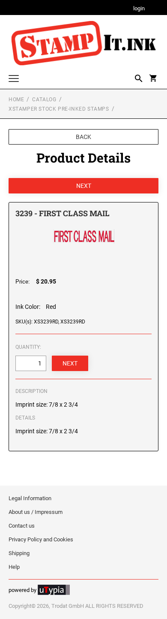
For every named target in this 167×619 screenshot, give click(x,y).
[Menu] (13, 79)
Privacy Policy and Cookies (41, 539)
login (139, 9)
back (83, 136)
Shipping (19, 553)
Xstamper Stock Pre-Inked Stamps (59, 109)
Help (14, 567)
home (16, 100)
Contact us (22, 525)
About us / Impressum (36, 512)
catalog (44, 100)
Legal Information (30, 498)
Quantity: (28, 347)
